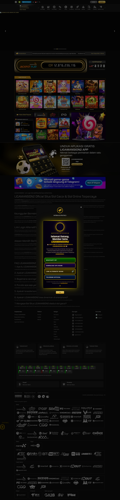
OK (60, 292)
